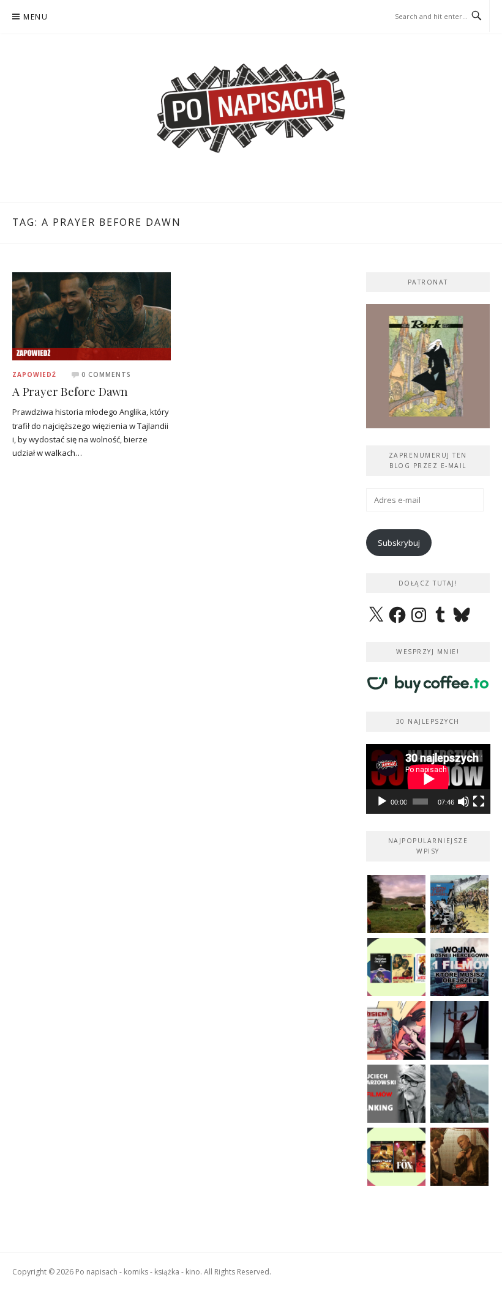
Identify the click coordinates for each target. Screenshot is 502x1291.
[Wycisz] (463, 801)
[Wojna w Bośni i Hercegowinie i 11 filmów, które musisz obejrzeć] (459, 967)
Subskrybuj (399, 542)
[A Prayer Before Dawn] (91, 315)
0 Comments (106, 374)
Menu (35, 17)
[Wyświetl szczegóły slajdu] (428, 366)
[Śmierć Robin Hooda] (459, 1093)
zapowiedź (34, 374)
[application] (428, 779)
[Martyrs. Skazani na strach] (459, 1030)
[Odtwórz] (382, 801)
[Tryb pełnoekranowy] (479, 801)
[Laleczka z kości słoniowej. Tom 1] (459, 904)
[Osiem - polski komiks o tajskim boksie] (396, 1030)
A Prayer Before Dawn (70, 391)
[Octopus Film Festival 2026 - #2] (396, 1156)
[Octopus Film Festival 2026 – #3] (396, 967)
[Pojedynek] (396, 904)
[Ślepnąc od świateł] (459, 1156)
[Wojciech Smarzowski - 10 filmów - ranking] (396, 1093)
